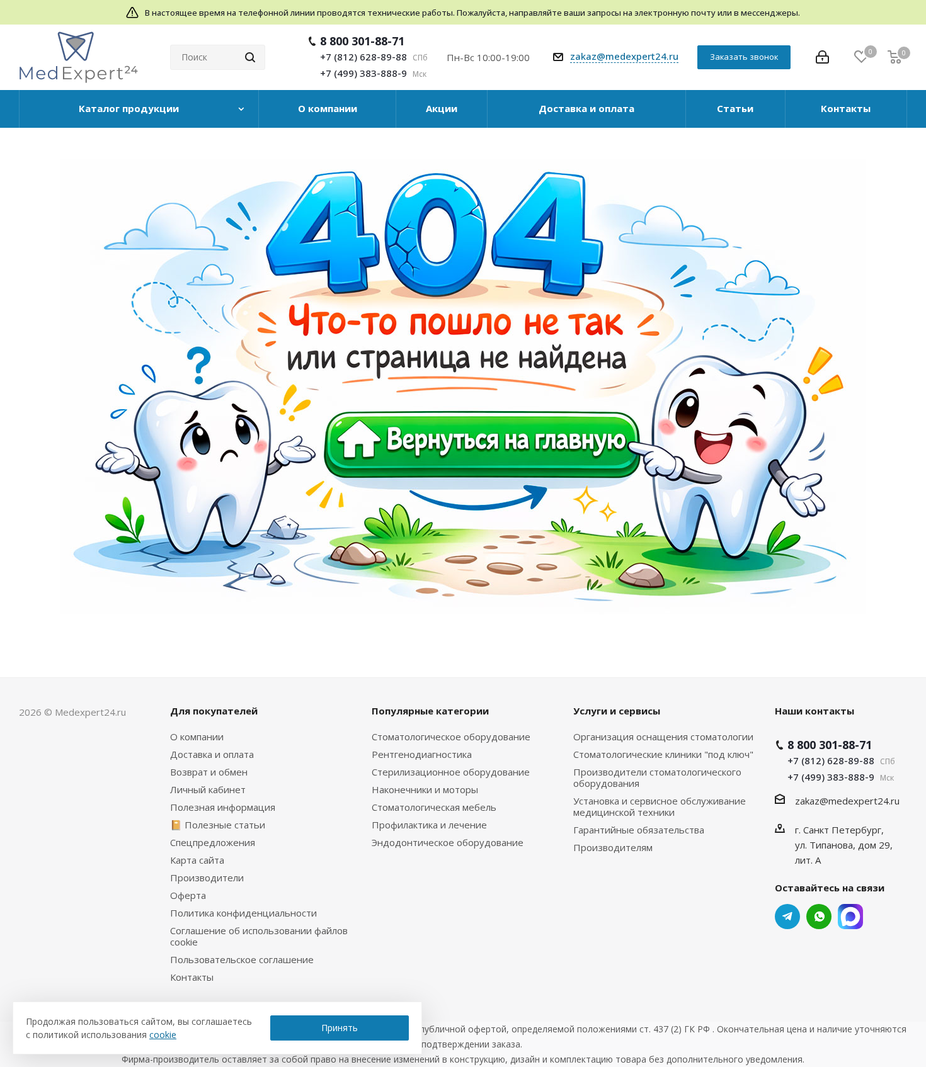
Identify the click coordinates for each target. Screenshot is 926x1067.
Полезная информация (222, 807)
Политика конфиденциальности (243, 912)
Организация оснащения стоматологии (663, 736)
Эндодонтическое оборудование (447, 842)
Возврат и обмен (209, 771)
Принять (339, 1028)
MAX (850, 916)
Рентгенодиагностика (422, 754)
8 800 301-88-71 (362, 40)
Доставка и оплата (212, 754)
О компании (197, 736)
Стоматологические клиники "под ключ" (663, 754)
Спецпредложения (212, 842)
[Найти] (250, 57)
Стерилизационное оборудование (451, 771)
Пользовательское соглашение (242, 959)
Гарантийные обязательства (638, 829)
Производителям (613, 847)
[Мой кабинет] (822, 57)
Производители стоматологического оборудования (657, 777)
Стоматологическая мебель (434, 807)
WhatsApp (819, 916)
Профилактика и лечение (429, 824)
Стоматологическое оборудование (451, 736)
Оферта (188, 895)
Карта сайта (197, 860)
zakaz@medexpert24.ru (624, 56)
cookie (162, 1035)
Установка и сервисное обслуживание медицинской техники (659, 806)
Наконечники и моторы (425, 789)
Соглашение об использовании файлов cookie (259, 936)
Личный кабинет (208, 789)
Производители (207, 877)
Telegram (787, 916)
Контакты (192, 977)
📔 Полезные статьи (217, 824)
